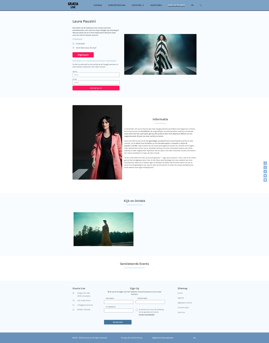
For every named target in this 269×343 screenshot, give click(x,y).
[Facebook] (265, 163)
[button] (83, 54)
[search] (201, 5)
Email (75, 79)
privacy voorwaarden (146, 315)
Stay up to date (176, 5)
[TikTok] (265, 171)
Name (75, 72)
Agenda (98, 5)
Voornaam (110, 298)
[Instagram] (265, 167)
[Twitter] (265, 175)
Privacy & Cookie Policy (131, 338)
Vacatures (156, 5)
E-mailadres (110, 307)
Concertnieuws (116, 5)
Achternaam (142, 298)
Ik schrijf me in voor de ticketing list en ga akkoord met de (151, 312)
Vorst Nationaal (82, 48)
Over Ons (137, 5)
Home (180, 293)
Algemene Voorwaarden (162, 338)
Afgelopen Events (185, 303)
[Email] (265, 180)
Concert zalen (183, 307)
